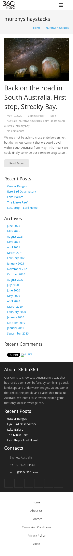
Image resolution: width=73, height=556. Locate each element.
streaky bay (22, 126)
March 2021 (15, 253)
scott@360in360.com (24, 472)
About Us (36, 511)
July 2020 (13, 285)
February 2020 (16, 312)
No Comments (15, 131)
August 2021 (15, 236)
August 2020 (15, 280)
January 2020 (15, 317)
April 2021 (13, 247)
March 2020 (15, 306)
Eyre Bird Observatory (21, 191)
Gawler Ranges (17, 186)
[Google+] (28, 483)
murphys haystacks (30, 121)
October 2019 (16, 323)
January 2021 (15, 263)
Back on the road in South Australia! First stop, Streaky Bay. (35, 97)
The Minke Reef (17, 202)
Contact (36, 519)
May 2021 (13, 242)
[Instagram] (48, 483)
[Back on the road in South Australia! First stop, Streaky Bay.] (36, 59)
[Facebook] (8, 483)
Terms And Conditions (36, 527)
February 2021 (16, 258)
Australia (12, 121)
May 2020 (13, 296)
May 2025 (13, 231)
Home (36, 502)
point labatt (50, 121)
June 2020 (13, 290)
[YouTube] (38, 483)
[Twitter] (18, 483)
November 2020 (17, 269)
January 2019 (15, 328)
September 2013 (18, 333)
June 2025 (13, 226)
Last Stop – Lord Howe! (22, 208)
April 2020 (13, 301)
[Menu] (60, 5)
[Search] (68, 5)
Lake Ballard (15, 197)
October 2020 (16, 274)
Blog (53, 116)
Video (36, 544)
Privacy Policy (36, 535)
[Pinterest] (58, 483)
